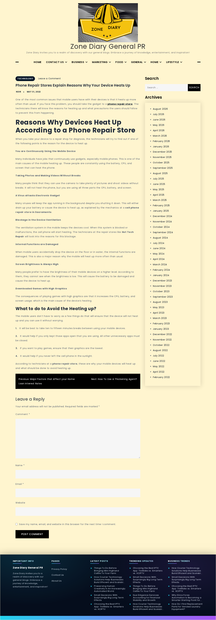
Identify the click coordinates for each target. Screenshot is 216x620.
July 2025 (158, 178)
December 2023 (162, 280)
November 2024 (162, 221)
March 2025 (160, 200)
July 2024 (158, 243)
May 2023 (158, 307)
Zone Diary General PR (108, 46)
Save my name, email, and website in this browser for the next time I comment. (67, 524)
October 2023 (161, 291)
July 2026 (158, 114)
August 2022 (160, 350)
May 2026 (158, 125)
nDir (18, 91)
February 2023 (161, 323)
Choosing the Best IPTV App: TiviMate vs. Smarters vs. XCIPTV (109, 607)
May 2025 (158, 189)
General (137, 62)
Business (78, 62)
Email (19, 484)
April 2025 (158, 194)
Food (119, 62)
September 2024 (163, 232)
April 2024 (159, 259)
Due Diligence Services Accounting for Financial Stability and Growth (146, 598)
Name (20, 465)
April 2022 (158, 371)
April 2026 (159, 130)
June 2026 (159, 119)
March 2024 (160, 264)
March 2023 (160, 318)
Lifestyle (172, 62)
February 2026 (161, 141)
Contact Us (55, 62)
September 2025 (163, 168)
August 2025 (160, 173)
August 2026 (160, 108)
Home (37, 62)
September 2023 (163, 296)
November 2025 (162, 157)
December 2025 (162, 151)
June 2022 (159, 361)
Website (20, 502)
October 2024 (161, 227)
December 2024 (162, 216)
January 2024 (161, 275)
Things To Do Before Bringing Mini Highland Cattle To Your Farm (106, 571)
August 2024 (160, 237)
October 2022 (161, 344)
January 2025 (161, 210)
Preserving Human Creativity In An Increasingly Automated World (109, 589)
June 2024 (159, 248)
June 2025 (159, 184)
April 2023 (158, 312)
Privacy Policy (59, 569)
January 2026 (161, 146)
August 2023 (160, 302)
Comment (22, 414)
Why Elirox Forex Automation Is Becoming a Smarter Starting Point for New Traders (186, 598)
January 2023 (161, 328)
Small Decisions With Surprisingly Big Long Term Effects (109, 598)
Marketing (100, 62)
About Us (57, 580)
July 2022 (158, 355)
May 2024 (159, 253)
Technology (25, 78)
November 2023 (162, 286)
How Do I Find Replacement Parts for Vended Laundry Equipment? (187, 607)
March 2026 (160, 135)
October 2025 (161, 162)
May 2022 (158, 366)
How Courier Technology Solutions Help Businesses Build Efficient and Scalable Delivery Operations (109, 580)
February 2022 (161, 377)
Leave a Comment (49, 78)
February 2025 (161, 205)
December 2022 (162, 334)
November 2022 (162, 339)
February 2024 (161, 269)
